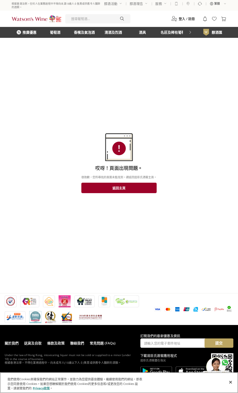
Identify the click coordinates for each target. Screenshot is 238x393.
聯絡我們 (77, 343)
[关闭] (230, 382)
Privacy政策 (41, 388)
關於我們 (12, 343)
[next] (190, 32)
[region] (119, 382)
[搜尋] (122, 19)
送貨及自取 (33, 343)
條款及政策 (56, 343)
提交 (219, 343)
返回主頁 (119, 188)
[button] (183, 19)
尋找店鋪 (188, 4)
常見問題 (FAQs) (103, 343)
